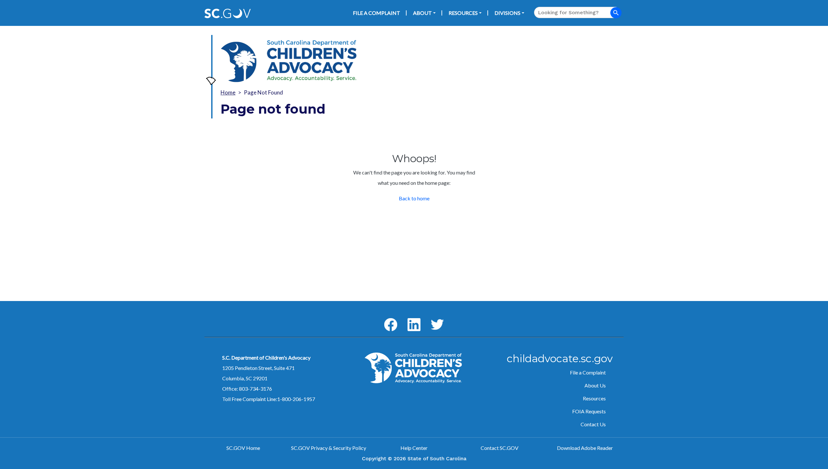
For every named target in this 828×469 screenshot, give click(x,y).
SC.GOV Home (243, 448)
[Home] (239, 61)
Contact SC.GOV (499, 448)
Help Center (414, 448)
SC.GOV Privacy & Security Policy (328, 448)
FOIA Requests (589, 411)
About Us (595, 385)
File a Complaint (376, 13)
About (422, 13)
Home (228, 92)
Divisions (507, 13)
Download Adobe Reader (585, 448)
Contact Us (593, 424)
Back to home (414, 198)
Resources (463, 13)
